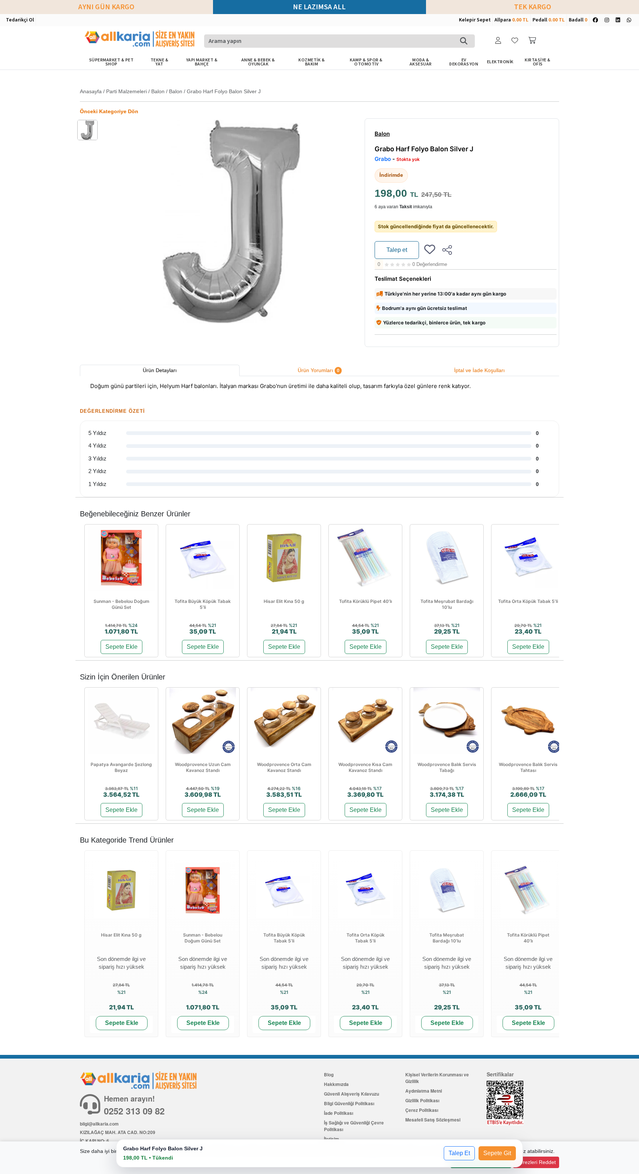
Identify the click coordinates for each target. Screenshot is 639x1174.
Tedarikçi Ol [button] (20, 20)
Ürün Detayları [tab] (160, 370)
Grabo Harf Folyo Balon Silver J (224, 91)
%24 (133, 625)
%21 (212, 625)
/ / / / (170, 91)
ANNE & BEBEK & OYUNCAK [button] (258, 62)
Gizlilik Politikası (422, 1100)
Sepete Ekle (121, 647)
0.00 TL (520, 20)
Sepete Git (497, 1153)
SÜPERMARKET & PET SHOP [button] (111, 62)
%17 (377, 788)
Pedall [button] (548, 20)
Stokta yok (408, 159)
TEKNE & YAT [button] (160, 62)
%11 (134, 788)
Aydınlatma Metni (423, 1090)
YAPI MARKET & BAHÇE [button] (202, 62)
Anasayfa (91, 91)
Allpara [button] (511, 20)
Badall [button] (578, 20)
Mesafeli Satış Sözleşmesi (432, 1119)
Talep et (396, 250)
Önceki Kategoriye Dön (109, 111)
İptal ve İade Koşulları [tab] (479, 370)
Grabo (383, 158)
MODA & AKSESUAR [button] (421, 62)
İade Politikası (338, 1113)
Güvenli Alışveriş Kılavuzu (351, 1093)
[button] (499, 40)
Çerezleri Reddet (536, 1162)
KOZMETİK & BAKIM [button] (311, 62)
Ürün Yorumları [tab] (318, 370)
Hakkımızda (336, 1084)
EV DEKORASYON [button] (463, 62)
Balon (158, 91)
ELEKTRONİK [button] (500, 62)
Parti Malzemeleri (126, 91)
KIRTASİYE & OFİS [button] (538, 62)
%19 (215, 788)
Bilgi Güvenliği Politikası (349, 1103)
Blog (329, 1074)
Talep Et (459, 1153)
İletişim (331, 1139)
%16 (296, 788)
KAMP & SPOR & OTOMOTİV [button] (366, 62)
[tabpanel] (319, 387)
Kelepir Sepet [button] (475, 20)
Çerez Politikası (421, 1110)
